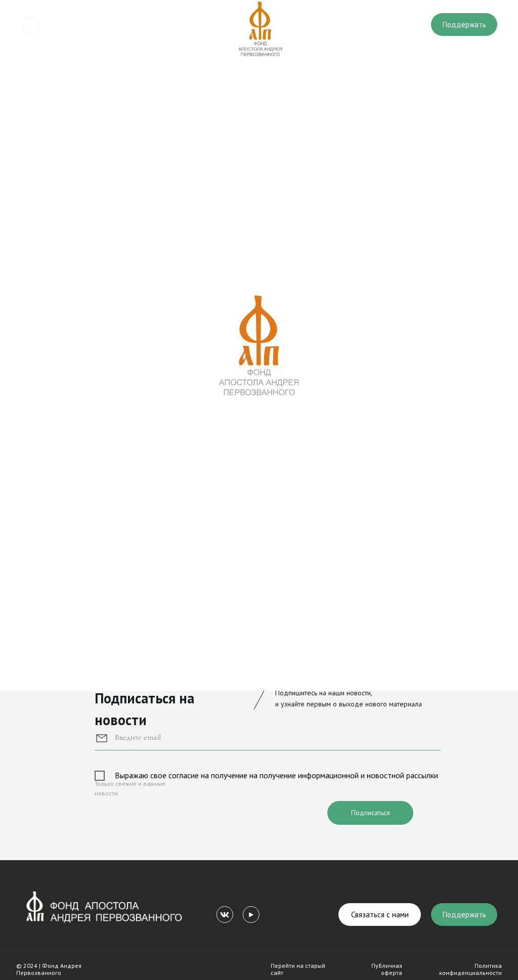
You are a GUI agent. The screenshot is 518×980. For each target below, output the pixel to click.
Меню (57, 26)
